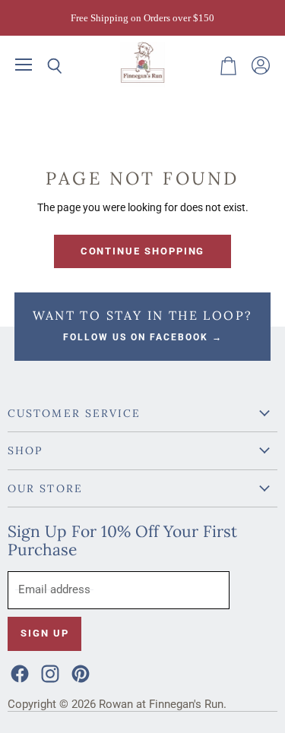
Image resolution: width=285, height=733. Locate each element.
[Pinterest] (79, 672)
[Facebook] (18, 672)
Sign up (44, 633)
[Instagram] (48, 672)
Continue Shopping (143, 251)
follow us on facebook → (143, 337)
